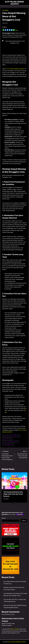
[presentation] (14, 480)
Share (16, 30)
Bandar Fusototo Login (8, 623)
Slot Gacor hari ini (7, 438)
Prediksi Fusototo (6, 625)
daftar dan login (14, 629)
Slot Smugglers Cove (8, 444)
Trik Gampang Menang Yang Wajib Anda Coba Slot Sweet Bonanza (13, 494)
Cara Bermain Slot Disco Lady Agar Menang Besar (22, 454)
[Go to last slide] (4, 487)
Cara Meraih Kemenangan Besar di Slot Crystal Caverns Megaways (7, 455)
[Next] (25, 487)
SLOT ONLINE (5, 10)
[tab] (11, 503)
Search (4, 518)
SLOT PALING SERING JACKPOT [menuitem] (15, 68)
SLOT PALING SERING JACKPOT (10, 441)
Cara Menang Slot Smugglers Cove (11, 435)
